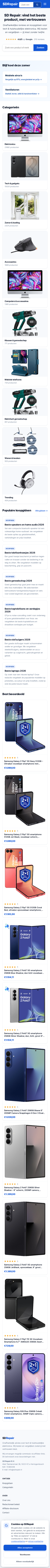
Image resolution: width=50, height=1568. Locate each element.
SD (10, 4)
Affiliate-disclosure (10, 1508)
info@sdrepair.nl (15, 1470)
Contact (5, 1512)
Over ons (6, 1500)
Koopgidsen (7, 1483)
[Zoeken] (37, 4)
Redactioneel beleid (11, 1504)
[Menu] (45, 4)
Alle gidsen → (41, 511)
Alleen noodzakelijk (25, 1561)
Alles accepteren (25, 1548)
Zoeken (40, 48)
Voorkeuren (25, 1555)
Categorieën (7, 1487)
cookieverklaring (18, 1541)
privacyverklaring (35, 1541)
